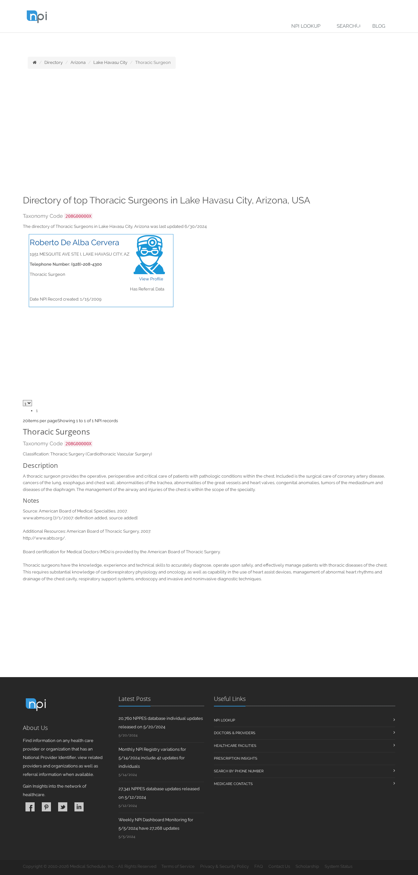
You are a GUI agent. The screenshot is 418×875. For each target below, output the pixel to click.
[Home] (35, 62)
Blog (378, 26)
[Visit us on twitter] (62, 806)
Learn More (143, 41)
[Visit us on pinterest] (46, 806)
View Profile (151, 278)
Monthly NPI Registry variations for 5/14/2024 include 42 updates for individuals (152, 758)
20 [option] (25, 420)
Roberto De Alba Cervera (74, 242)
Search (346, 26)
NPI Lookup (305, 26)
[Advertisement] (209, 134)
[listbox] (25, 420)
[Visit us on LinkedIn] (79, 806)
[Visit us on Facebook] (30, 806)
